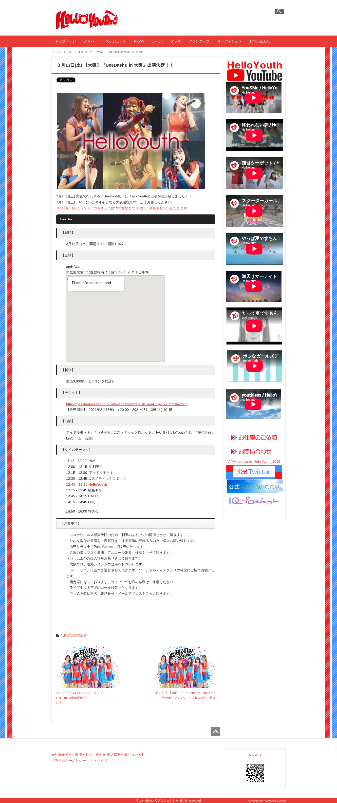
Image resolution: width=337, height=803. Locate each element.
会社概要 (58, 755)
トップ (57, 51)
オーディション (229, 41)
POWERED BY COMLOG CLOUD (266, 800)
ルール (157, 41)
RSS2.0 (255, 755)
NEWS (139, 41)
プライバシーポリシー (68, 761)
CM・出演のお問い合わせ (86, 755)
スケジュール (116, 41)
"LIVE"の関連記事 (74, 635)
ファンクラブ (199, 41)
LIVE (69, 51)
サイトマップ (97, 761)
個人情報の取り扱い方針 (126, 755)
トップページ (65, 41)
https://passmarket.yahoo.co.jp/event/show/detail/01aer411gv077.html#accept (126, 404)
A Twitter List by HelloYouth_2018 (254, 461)
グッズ (175, 41)
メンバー (91, 41)
